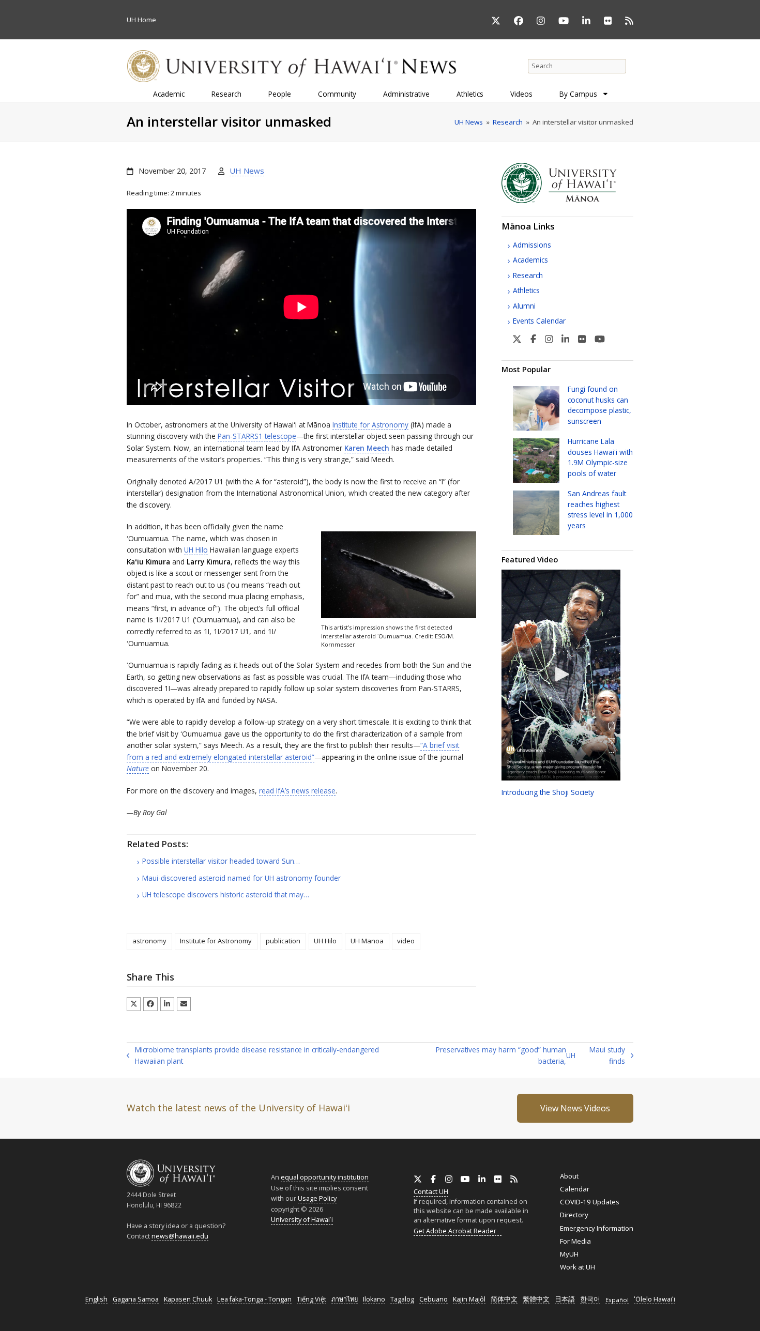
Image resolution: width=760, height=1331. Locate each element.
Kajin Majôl (469, 1299)
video (406, 940)
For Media (575, 1241)
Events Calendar (539, 321)
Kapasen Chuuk (188, 1299)
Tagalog (402, 1299)
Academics (530, 260)
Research (528, 275)
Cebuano (433, 1299)
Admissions (532, 245)
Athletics (526, 290)
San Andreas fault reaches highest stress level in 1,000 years (600, 509)
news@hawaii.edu (179, 1236)
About (569, 1176)
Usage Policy (317, 1198)
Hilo (196, 550)
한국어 (590, 1299)
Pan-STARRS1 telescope (257, 436)
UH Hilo (325, 940)
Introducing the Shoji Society (547, 792)
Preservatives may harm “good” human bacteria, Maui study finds (521, 1056)
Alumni (524, 306)
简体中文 (504, 1299)
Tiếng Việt (311, 1299)
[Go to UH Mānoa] (567, 200)
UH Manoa (367, 940)
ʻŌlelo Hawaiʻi (654, 1299)
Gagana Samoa (136, 1299)
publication (283, 940)
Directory (574, 1214)
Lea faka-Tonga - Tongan (254, 1299)
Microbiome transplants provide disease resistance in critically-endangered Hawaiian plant (253, 1056)
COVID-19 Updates (589, 1201)
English (96, 1299)
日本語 (565, 1299)
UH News (247, 170)
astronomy (149, 940)
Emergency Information (596, 1228)
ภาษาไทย (344, 1299)
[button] (134, 1004)
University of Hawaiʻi (302, 1219)
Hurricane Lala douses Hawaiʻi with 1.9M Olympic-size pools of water (600, 457)
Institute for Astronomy (370, 425)
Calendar (574, 1189)
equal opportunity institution (325, 1177)
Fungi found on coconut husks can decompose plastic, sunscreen (599, 404)
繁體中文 (536, 1299)
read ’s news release (297, 790)
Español (617, 1300)
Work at (577, 1267)
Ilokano (374, 1299)
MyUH (569, 1254)
